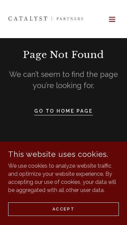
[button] (112, 19)
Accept (63, 208)
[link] (46, 19)
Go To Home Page (63, 111)
